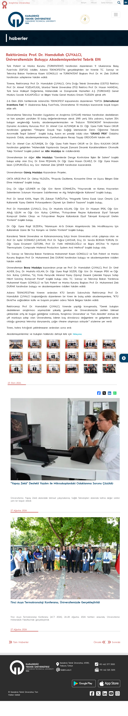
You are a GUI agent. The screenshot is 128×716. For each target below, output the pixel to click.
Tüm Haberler (21, 642)
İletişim (83, 2)
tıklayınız (77, 333)
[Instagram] (117, 693)
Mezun (93, 2)
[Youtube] (111, 693)
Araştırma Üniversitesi (19, 2)
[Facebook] (92, 693)
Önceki (97, 642)
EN (126, 2)
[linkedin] (105, 693)
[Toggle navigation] (115, 14)
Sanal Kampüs (107, 2)
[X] (98, 693)
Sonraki (116, 642)
